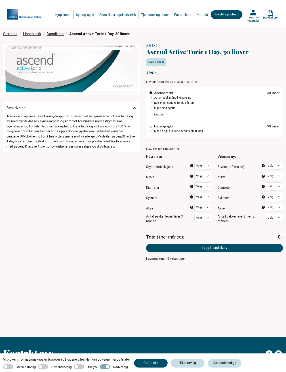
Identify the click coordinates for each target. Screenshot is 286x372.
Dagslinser (55, 34)
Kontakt (202, 15)
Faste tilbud (182, 15)
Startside (10, 34)
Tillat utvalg (187, 363)
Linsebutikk (32, 34)
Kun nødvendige (224, 363)
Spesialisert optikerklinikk (117, 15)
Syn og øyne (85, 15)
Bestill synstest (226, 14)
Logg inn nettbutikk (253, 19)
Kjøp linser (63, 15)
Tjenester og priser (155, 15)
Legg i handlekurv (214, 248)
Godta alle (150, 363)
